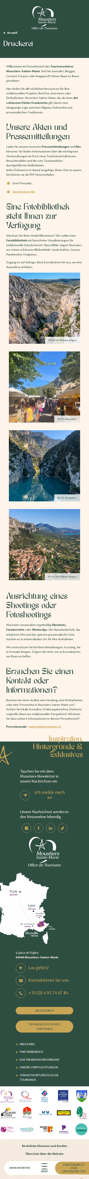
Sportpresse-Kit (24, 192)
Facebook (38, 828)
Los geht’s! (38, 967)
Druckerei (27, 1044)
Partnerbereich (31, 1052)
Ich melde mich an (50, 795)
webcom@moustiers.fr (45, 727)
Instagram (26, 828)
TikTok (62, 828)
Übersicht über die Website (44, 1154)
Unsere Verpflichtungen (39, 1067)
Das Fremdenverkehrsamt (40, 1060)
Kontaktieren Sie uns (48, 980)
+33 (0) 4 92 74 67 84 (48, 992)
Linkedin (50, 828)
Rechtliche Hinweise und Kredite (44, 1146)
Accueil (12, 33)
